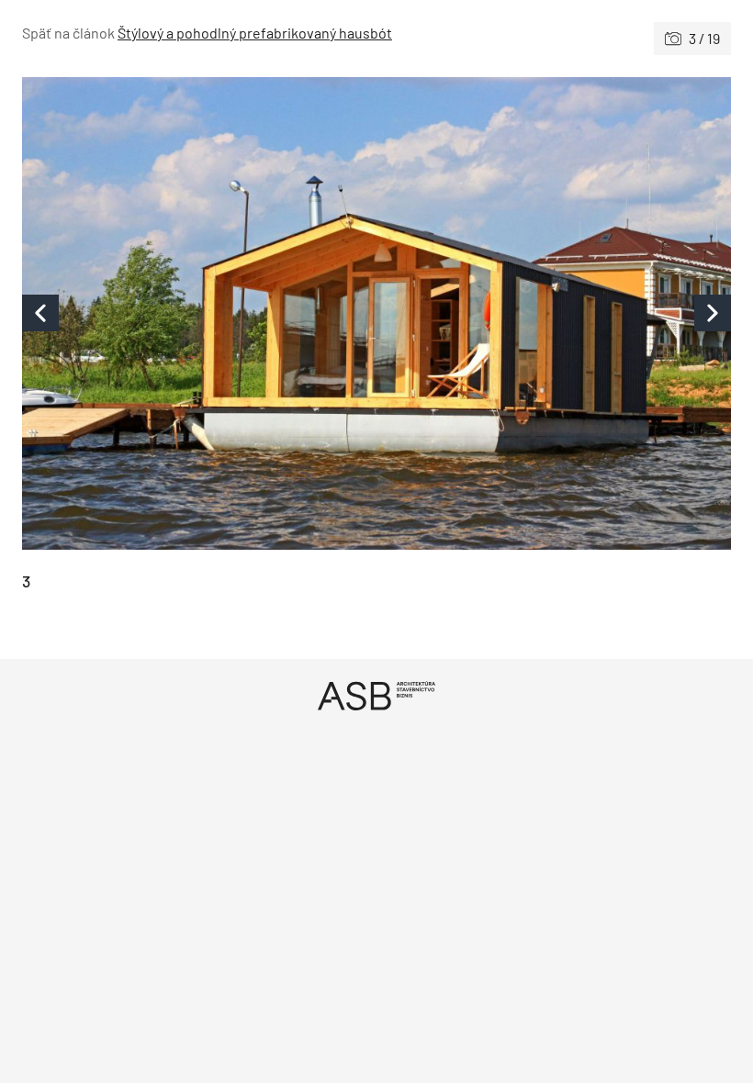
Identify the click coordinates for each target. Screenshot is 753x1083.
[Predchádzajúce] (199, 313)
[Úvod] (376, 695)
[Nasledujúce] (553, 313)
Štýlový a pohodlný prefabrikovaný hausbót (255, 32)
